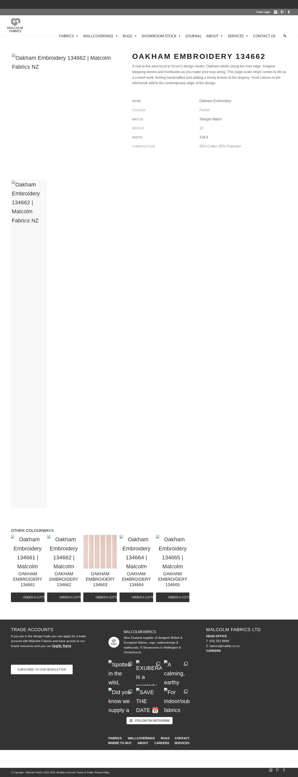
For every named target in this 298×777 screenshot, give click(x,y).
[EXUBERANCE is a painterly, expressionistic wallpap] (149, 673)
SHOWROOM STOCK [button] (159, 35)
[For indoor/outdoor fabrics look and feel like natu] (177, 700)
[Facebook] (289, 12)
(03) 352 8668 (219, 641)
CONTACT (182, 738)
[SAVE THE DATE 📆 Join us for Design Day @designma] (149, 700)
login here (61, 646)
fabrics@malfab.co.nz (225, 646)
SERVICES (236, 35)
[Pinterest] (282, 12)
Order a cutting (36, 597)
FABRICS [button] (66, 35)
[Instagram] (275, 12)
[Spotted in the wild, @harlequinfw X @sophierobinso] (121, 673)
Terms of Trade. (85, 772)
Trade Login (263, 12)
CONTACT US (264, 35)
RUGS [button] (127, 35)
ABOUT (212, 35)
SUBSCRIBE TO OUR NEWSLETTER (41, 669)
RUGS (165, 738)
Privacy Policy (102, 772)
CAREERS (161, 743)
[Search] (285, 36)
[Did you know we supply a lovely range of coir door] (121, 700)
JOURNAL (194, 35)
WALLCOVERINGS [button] (98, 35)
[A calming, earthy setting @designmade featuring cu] (177, 673)
